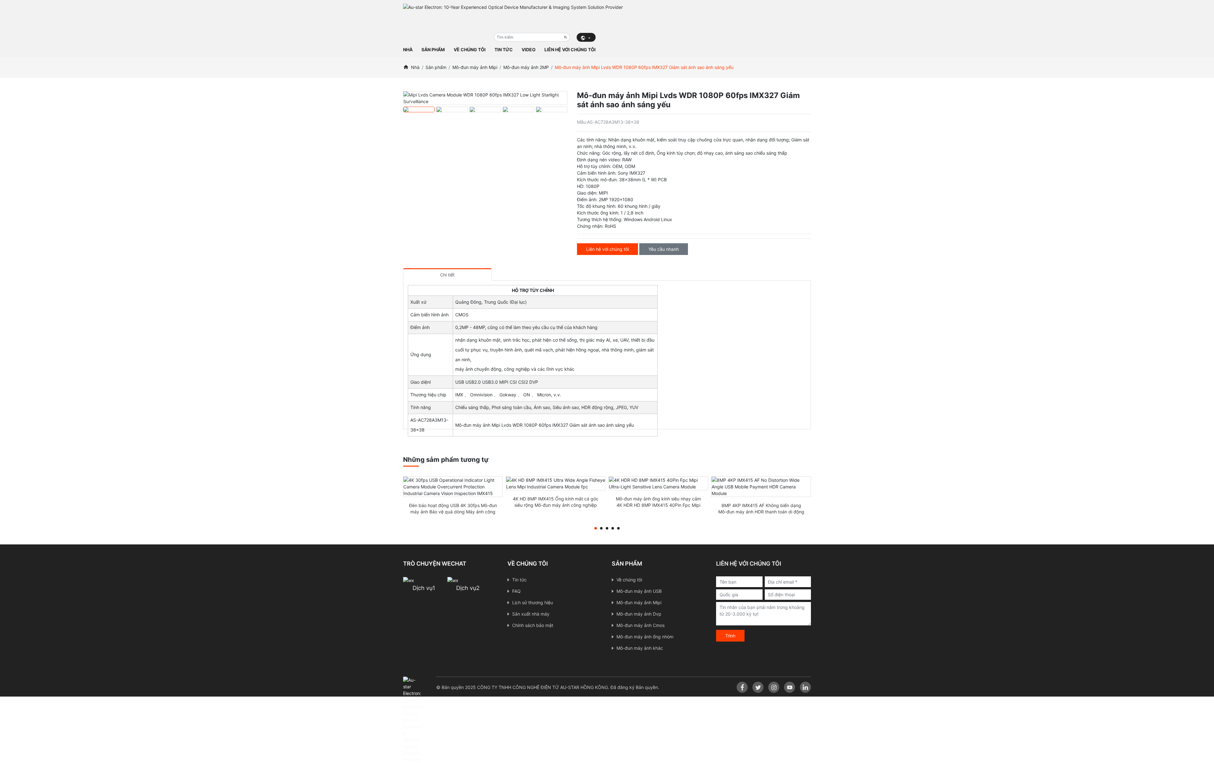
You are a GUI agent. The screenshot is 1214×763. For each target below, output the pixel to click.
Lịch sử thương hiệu (532, 602)
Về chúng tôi (470, 49)
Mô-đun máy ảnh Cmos (640, 625)
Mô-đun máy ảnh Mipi (474, 67)
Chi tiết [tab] (447, 274)
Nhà (408, 49)
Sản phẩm (433, 49)
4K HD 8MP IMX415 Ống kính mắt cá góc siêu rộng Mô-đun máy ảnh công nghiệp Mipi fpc (555, 505)
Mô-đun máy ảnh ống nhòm (644, 636)
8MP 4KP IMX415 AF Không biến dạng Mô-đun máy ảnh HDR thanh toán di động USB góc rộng (761, 512)
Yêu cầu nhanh (663, 249)
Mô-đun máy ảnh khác (639, 648)
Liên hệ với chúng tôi (570, 49)
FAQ (516, 591)
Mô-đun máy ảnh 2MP (526, 67)
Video (529, 49)
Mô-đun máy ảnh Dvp (638, 614)
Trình (730, 635)
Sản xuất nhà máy (530, 614)
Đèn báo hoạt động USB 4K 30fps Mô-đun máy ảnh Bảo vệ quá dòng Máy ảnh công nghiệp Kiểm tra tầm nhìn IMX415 (453, 512)
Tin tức (503, 49)
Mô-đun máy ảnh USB (639, 591)
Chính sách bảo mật (532, 625)
